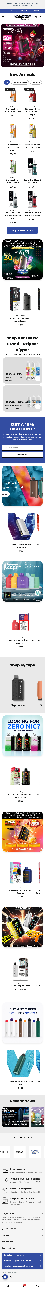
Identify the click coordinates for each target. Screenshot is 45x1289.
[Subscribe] (40, 1228)
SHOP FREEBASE (14, 374)
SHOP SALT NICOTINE (16, 402)
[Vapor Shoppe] (22, 17)
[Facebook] (2, 1277)
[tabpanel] (22, 160)
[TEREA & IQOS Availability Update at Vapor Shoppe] (15, 1117)
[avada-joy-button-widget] (5, 1276)
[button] (40, 17)
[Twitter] (11, 1277)
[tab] (7, 82)
